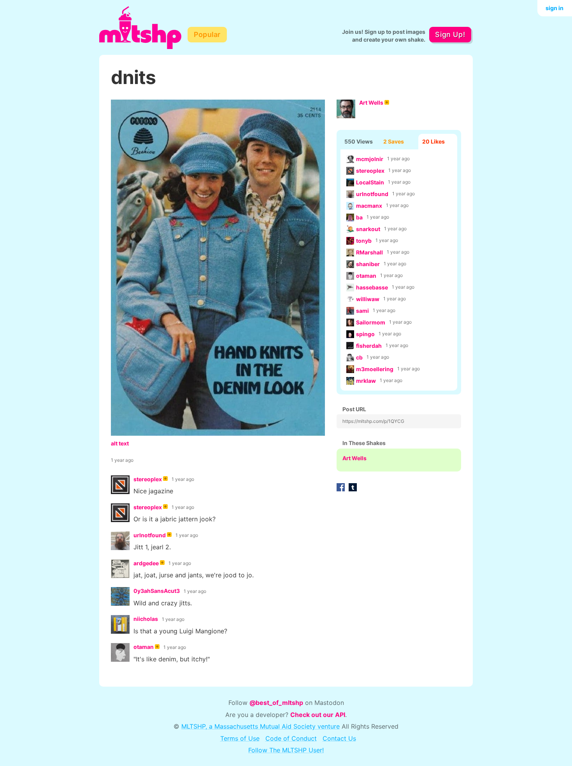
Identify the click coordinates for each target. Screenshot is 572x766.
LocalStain (370, 182)
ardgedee (146, 563)
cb (359, 357)
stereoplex (370, 170)
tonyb (364, 240)
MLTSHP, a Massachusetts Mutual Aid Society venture (260, 726)
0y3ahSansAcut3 (156, 590)
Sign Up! (450, 34)
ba (359, 217)
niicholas (145, 618)
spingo (365, 334)
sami (362, 310)
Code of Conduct (291, 738)
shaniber (368, 264)
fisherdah (369, 345)
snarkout (368, 229)
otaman (366, 275)
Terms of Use (240, 738)
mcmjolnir (369, 159)
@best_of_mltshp (276, 702)
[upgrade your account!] (165, 479)
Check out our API (317, 715)
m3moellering (374, 369)
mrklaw (366, 380)
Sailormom (370, 322)
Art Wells (371, 102)
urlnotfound (372, 194)
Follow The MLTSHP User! (286, 750)
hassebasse (372, 287)
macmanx (369, 205)
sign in (554, 8)
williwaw (367, 299)
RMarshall (369, 252)
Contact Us (339, 738)
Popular (207, 34)
